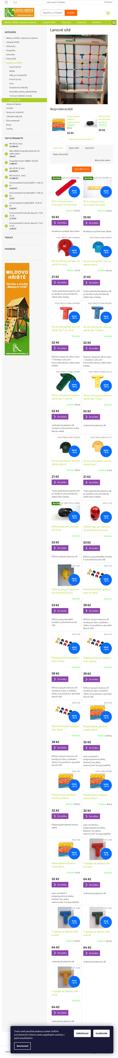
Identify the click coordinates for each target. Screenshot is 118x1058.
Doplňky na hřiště (14, 62)
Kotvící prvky (15, 79)
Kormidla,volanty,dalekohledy (23, 91)
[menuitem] (20, 22)
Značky (9, 128)
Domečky (10, 54)
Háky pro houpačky (18, 75)
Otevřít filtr (82, 169)
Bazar (9, 124)
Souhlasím (101, 1033)
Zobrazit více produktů (80, 139)
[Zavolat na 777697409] (9, 2)
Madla (12, 71)
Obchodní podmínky (56, 2)
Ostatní (9, 108)
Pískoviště (11, 58)
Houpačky (10, 50)
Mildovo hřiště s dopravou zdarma (22, 38)
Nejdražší (89, 148)
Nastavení (22, 1046)
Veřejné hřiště (12, 42)
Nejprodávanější (60, 154)
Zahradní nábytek (14, 116)
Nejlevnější (74, 148)
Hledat (71, 12)
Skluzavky (11, 46)
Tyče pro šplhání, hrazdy (20, 95)
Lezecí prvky (15, 67)
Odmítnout (82, 1033)
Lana (11, 83)
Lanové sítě (14, 100)
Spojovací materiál (14, 112)
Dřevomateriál (12, 120)
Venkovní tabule (13, 104)
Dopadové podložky (18, 87)
